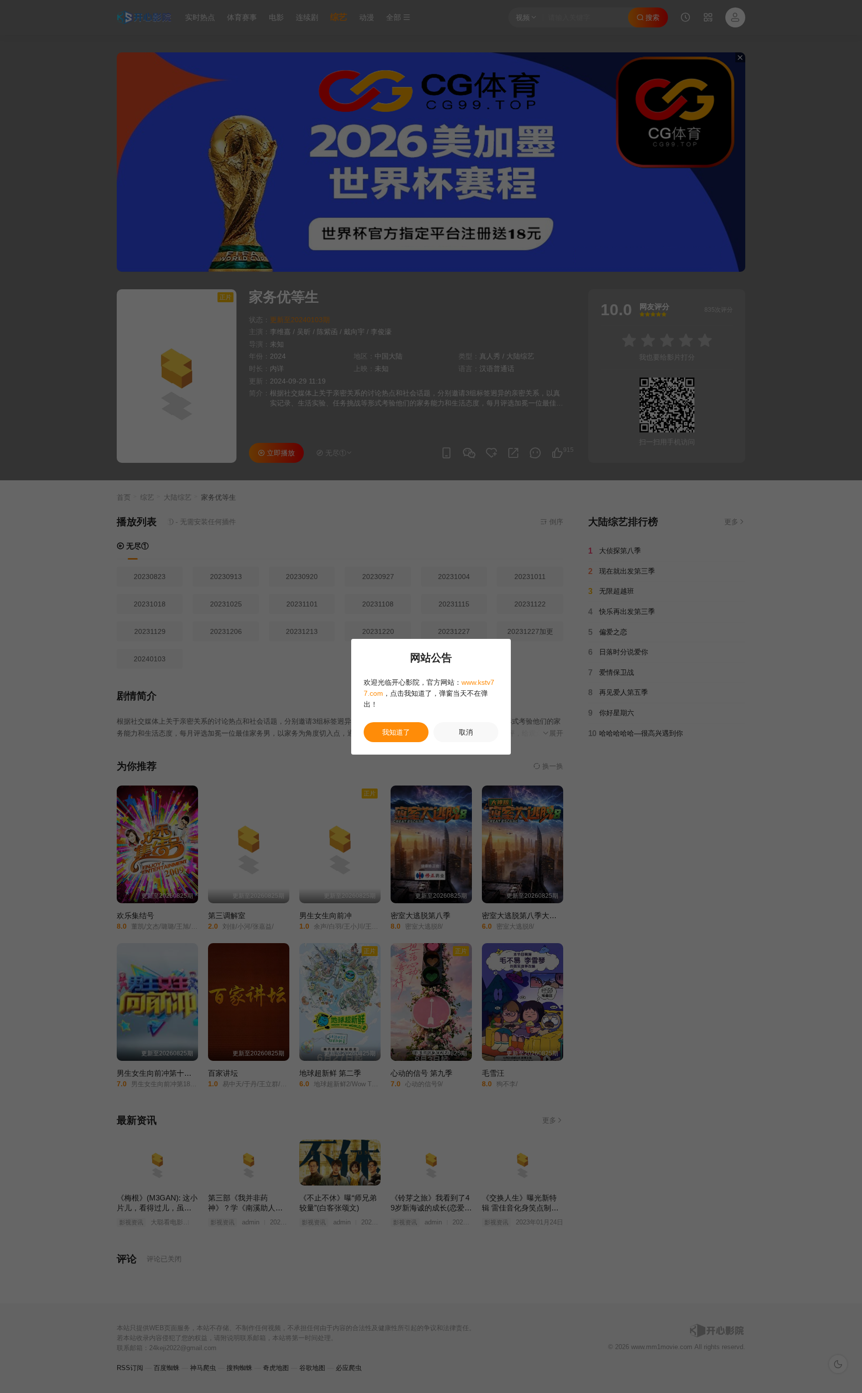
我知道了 (396, 732)
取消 (466, 732)
